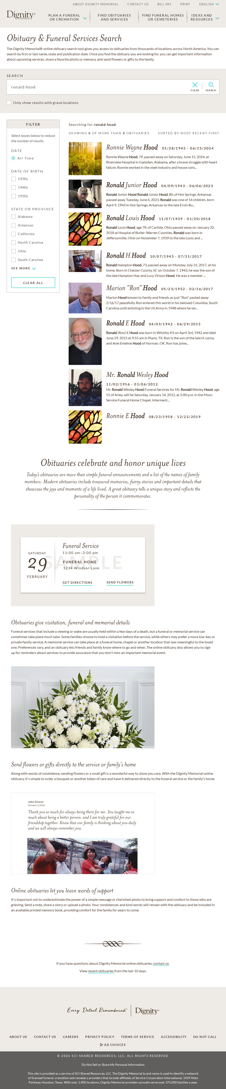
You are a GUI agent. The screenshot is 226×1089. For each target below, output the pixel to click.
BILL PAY (164, 4)
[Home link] (21, 15)
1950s (23, 196)
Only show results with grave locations (45, 102)
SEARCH (15, 75)
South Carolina (30, 259)
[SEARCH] (211, 84)
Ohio (22, 251)
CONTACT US (138, 4)
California (26, 234)
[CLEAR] (195, 85)
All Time (25, 158)
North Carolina (30, 242)
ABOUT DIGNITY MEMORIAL (96, 4)
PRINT (185, 4)
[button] (67, 17)
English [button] (206, 4)
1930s (23, 178)
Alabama (25, 216)
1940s (23, 187)
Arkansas (25, 225)
